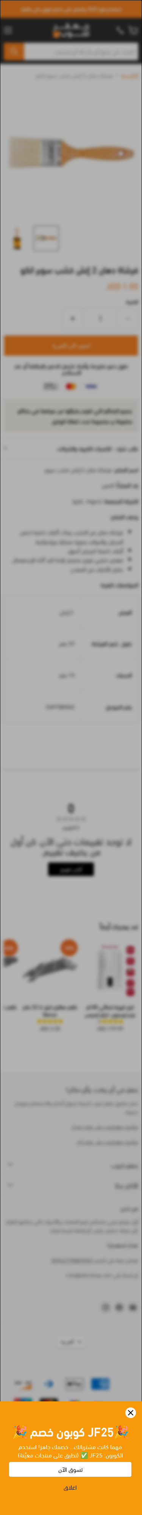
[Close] (130, 1412)
